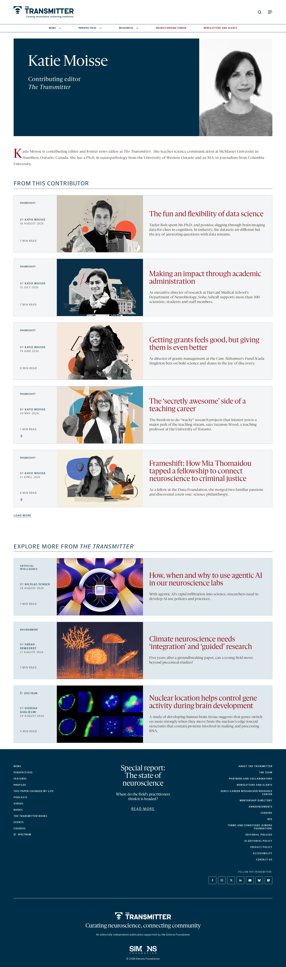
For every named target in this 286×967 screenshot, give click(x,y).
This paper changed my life (34, 791)
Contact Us (264, 859)
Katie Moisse (35, 219)
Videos (19, 803)
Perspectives (88, 28)
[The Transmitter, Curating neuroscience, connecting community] (44, 12)
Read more (143, 809)
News (52, 28)
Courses (19, 828)
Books (18, 809)
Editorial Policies (259, 834)
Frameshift (28, 203)
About (255, 766)
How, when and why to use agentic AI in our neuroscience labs (205, 579)
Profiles (20, 785)
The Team (265, 772)
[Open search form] (259, 12)
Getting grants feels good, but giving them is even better (204, 344)
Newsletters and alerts (254, 785)
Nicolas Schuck (37, 584)
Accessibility (262, 853)
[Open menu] (270, 12)
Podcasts (20, 797)
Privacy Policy (261, 847)
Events (19, 822)
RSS (270, 819)
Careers (266, 813)
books (30, 816)
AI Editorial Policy (258, 841)
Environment (29, 629)
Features (20, 778)
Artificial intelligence (29, 567)
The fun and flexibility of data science (206, 214)
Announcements (260, 806)
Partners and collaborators (250, 778)
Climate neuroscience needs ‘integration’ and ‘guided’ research (200, 643)
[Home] (143, 915)
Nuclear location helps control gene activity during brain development (203, 702)
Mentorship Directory (256, 800)
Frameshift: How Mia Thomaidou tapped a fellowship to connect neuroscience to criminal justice (200, 471)
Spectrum (31, 693)
